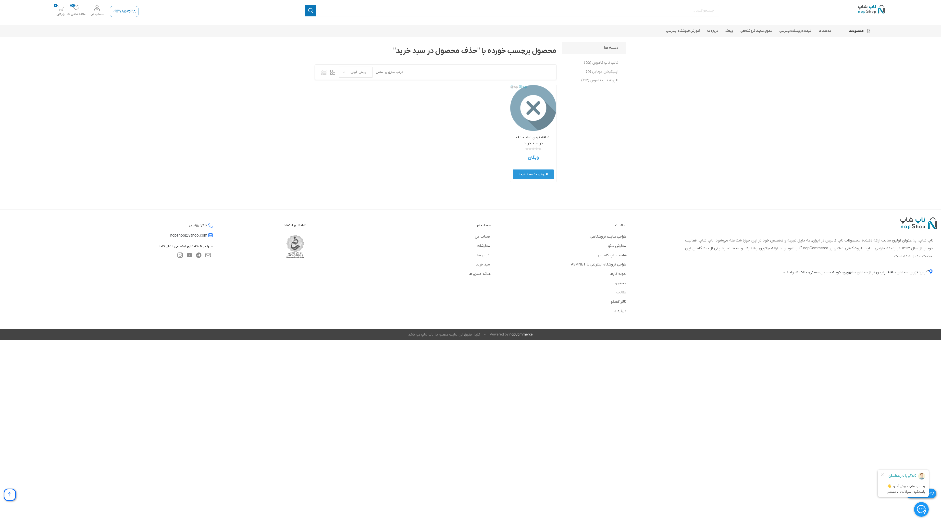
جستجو (310, 10)
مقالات (621, 292)
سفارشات (483, 245)
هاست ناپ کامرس (612, 255)
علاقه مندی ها (480, 273)
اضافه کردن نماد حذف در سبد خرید (533, 140)
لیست (323, 72)
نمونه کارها (618, 273)
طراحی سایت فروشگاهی (608, 236)
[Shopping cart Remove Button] (533, 108)
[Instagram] (180, 256)
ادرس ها (484, 255)
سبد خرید (483, 264)
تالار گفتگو (619, 301)
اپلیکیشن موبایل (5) (602, 71)
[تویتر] (208, 256)
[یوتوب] (189, 256)
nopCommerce (521, 334)
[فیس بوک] (199, 256)
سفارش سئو (617, 245)
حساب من (97, 14)
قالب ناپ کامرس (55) (601, 62)
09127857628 (124, 11)
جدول (332, 72)
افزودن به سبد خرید (533, 174)
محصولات (856, 31)
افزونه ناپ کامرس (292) (599, 80)
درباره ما (620, 311)
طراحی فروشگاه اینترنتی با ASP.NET (599, 264)
